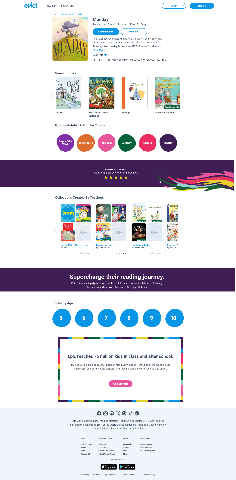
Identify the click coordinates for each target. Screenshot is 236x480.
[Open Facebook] (99, 413)
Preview (133, 31)
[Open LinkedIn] (137, 413)
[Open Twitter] (118, 413)
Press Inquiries (146, 447)
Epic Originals (86, 444)
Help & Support (146, 444)
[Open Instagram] (105, 413)
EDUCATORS (67, 5)
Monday (79, 14)
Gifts (83, 451)
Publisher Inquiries (147, 451)
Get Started (120, 384)
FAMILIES (52, 5)
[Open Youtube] (112, 413)
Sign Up (202, 5)
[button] (75, 229)
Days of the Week (59, 14)
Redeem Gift (85, 454)
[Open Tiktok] (130, 413)
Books (71, 14)
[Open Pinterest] (124, 413)
